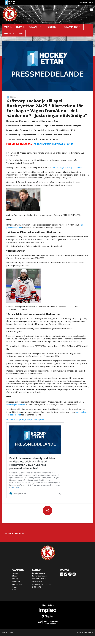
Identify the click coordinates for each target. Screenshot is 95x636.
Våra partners (71, 27)
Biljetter (20, 27)
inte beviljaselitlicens (15, 404)
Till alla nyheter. (16, 533)
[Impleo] (47, 610)
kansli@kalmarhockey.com (42, 584)
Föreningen (51, 27)
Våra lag (33, 27)
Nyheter (7, 27)
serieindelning (81, 412)
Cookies (78, 632)
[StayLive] (47, 616)
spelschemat (15, 414)
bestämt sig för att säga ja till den (67, 167)
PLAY (21, 33)
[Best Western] (47, 622)
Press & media (88, 632)
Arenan (7, 33)
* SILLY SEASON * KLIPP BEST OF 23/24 (39, 143)
